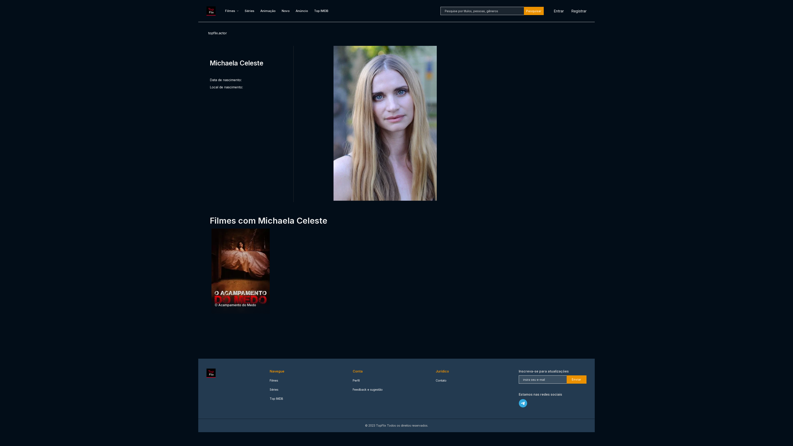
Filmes (230, 11)
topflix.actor (217, 33)
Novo (286, 11)
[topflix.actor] (212, 10)
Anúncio (302, 11)
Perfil (356, 380)
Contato (441, 380)
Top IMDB (321, 11)
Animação (267, 11)
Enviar (576, 379)
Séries (249, 11)
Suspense (232, 296)
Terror (220, 296)
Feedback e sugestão (368, 389)
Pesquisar (533, 11)
